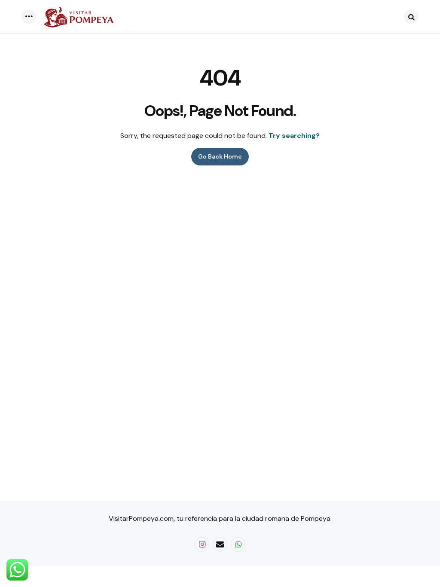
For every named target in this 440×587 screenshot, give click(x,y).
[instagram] (202, 544)
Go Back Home (220, 156)
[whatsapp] (238, 544)
